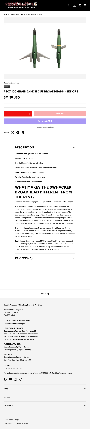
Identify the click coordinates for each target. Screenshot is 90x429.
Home (5, 14)
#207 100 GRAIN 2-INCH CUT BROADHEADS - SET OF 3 (26, 14)
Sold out (60, 114)
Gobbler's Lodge (14, 419)
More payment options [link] (45, 127)
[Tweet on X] (12, 132)
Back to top (45, 294)
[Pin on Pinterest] (23, 132)
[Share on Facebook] (17, 132)
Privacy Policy (8, 423)
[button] (79, 5)
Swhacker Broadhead (11, 83)
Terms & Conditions (22, 423)
